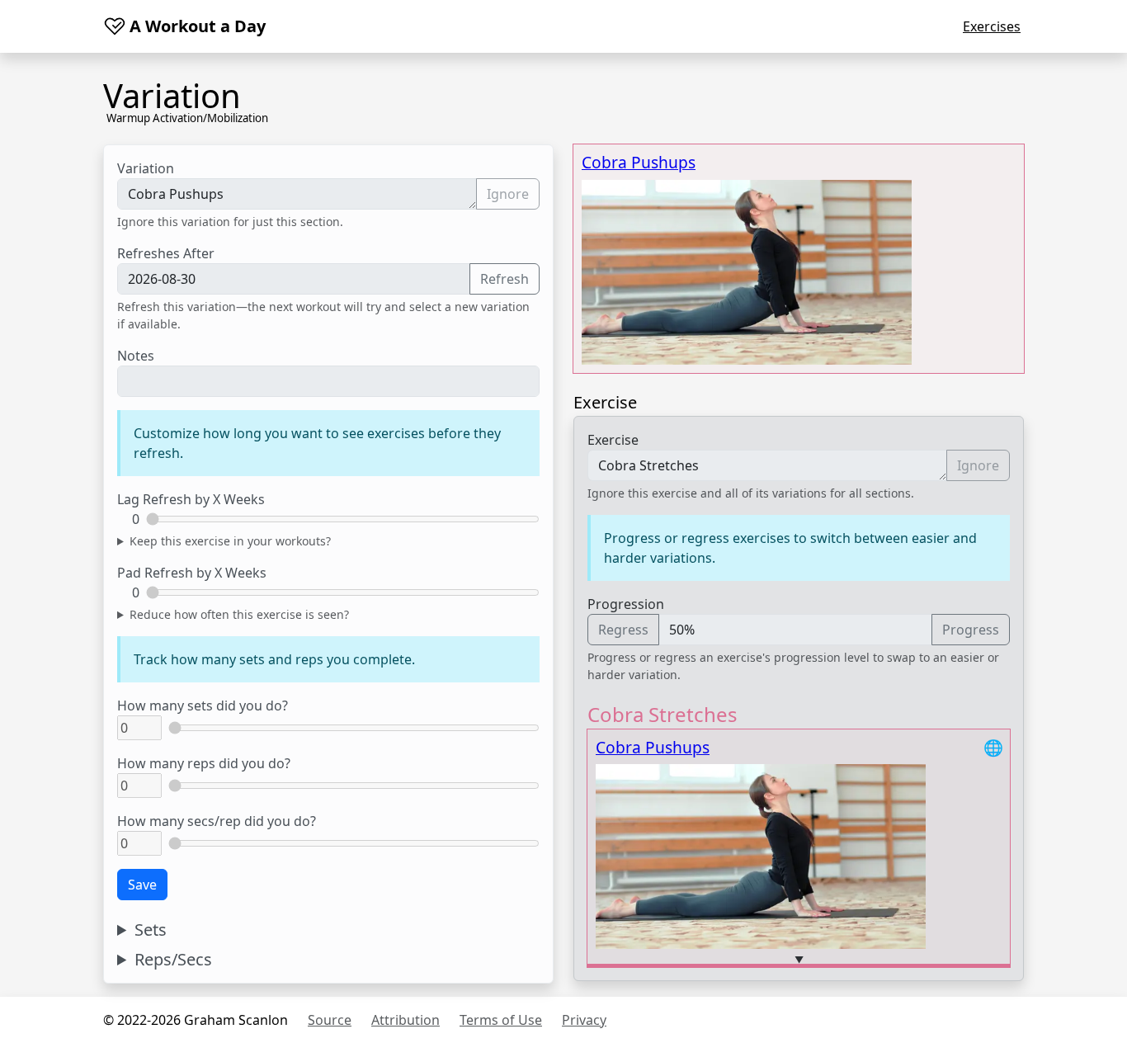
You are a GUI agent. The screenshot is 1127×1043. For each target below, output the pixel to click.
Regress (623, 630)
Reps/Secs (173, 960)
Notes (135, 356)
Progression (625, 604)
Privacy (584, 1020)
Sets (150, 930)
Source (329, 1020)
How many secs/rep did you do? (216, 821)
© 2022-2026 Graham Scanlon (195, 1020)
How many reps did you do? (203, 763)
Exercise (613, 440)
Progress (970, 630)
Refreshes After (166, 253)
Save (142, 884)
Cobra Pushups (639, 162)
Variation (145, 168)
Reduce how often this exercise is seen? (239, 614)
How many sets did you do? (202, 705)
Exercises (992, 26)
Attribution (405, 1020)
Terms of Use (501, 1020)
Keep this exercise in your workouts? (230, 541)
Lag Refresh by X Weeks (191, 499)
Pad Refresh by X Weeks (191, 573)
